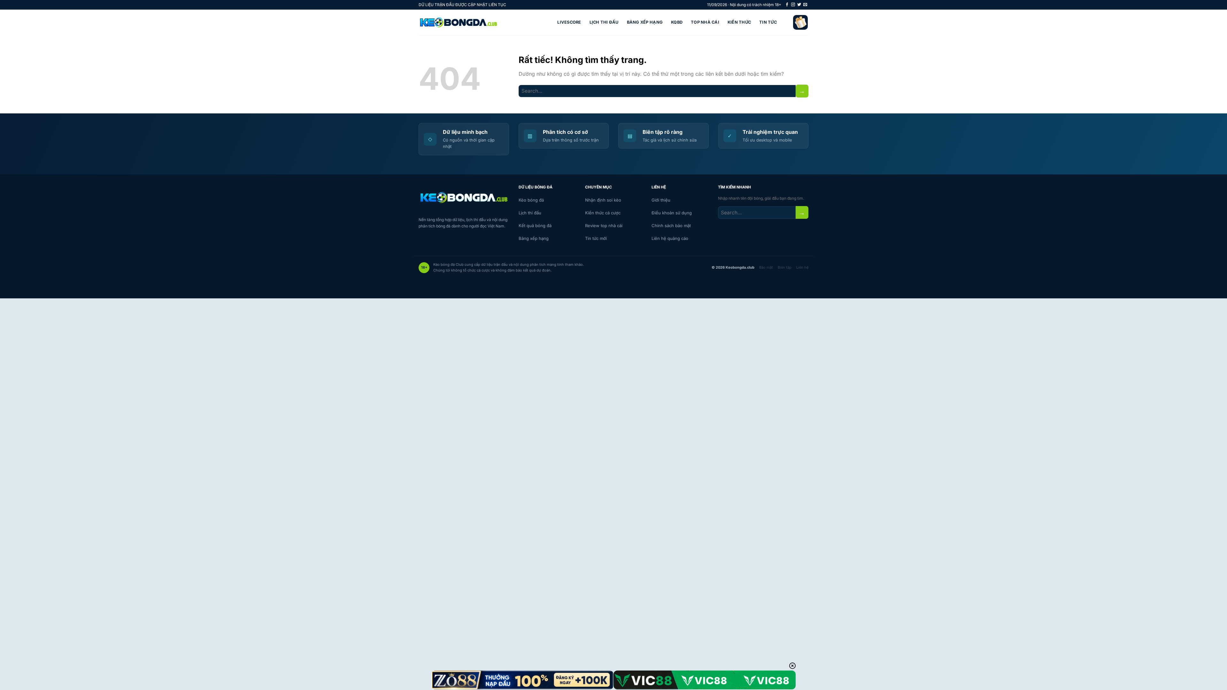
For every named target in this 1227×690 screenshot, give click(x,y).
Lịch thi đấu (604, 22)
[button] (800, 22)
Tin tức (768, 22)
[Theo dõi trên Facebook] (787, 5)
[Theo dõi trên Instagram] (793, 5)
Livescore (569, 22)
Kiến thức (739, 22)
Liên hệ (802, 267)
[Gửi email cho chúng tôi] (805, 5)
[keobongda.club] (458, 22)
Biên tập (784, 267)
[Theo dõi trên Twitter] (799, 5)
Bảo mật (766, 267)
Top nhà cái (705, 22)
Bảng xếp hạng (645, 22)
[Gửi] (802, 91)
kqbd (677, 22)
